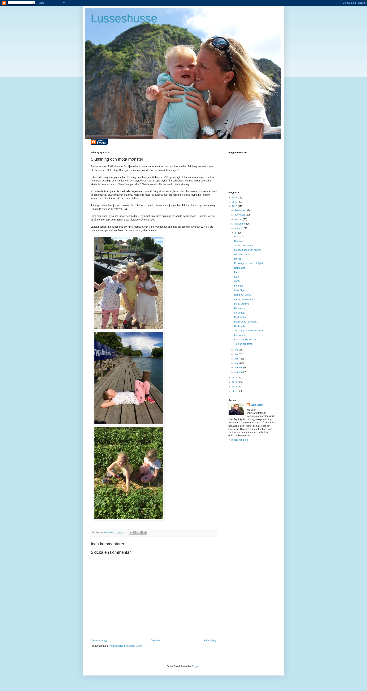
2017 (235, 202)
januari (238, 372)
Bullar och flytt (241, 303)
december (240, 210)
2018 (235, 197)
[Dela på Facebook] (142, 533)
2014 (235, 382)
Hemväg (238, 241)
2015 (235, 377)
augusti (239, 228)
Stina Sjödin (256, 404)
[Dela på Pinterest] (145, 533)
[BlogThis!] (134, 533)
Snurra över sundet (244, 245)
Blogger (196, 666)
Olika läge (239, 290)
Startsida (155, 640)
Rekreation (240, 268)
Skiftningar (239, 312)
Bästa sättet (240, 326)
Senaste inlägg (99, 640)
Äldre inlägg (209, 640)
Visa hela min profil (238, 440)
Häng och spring (242, 294)
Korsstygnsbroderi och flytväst (249, 263)
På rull (237, 259)
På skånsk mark (242, 254)
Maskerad (239, 236)
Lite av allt (239, 335)
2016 (235, 206)
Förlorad (238, 285)
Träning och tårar (243, 344)
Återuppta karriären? (245, 299)
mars (237, 363)
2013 (235, 386)
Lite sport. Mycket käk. (245, 339)
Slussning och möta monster (249, 330)
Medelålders (240, 317)
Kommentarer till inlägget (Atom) (125, 645)
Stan (236, 277)
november (240, 214)
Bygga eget (240, 308)
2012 (235, 391)
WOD (237, 281)
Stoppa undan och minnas (247, 250)
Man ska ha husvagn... (245, 321)
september (240, 223)
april (237, 358)
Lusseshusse (124, 18)
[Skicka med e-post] (131, 533)
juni (237, 349)
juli (236, 232)
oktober (239, 219)
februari (239, 367)
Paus (237, 272)
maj (237, 354)
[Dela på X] (138, 533)
